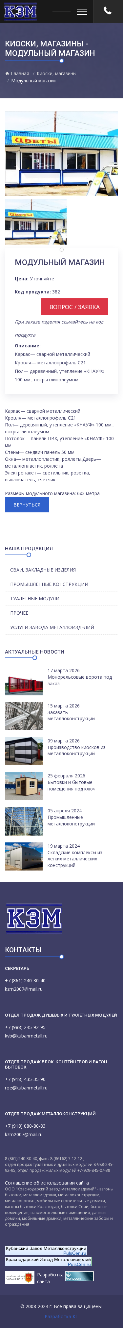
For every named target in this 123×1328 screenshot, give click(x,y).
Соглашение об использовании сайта (47, 1183)
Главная (19, 73)
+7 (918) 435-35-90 (25, 1079)
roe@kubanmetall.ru (26, 1088)
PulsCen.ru (74, 1253)
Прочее (19, 613)
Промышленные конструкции (49, 584)
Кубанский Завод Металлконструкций (46, 1248)
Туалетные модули (34, 598)
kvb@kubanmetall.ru (26, 1036)
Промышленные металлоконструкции (71, 820)
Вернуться (26, 505)
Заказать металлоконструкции (71, 715)
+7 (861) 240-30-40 (25, 980)
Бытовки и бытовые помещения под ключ (71, 785)
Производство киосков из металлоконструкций (77, 750)
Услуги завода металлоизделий (52, 627)
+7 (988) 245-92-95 (25, 1027)
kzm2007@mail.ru (24, 989)
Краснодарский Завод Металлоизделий (48, 1259)
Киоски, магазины (56, 73)
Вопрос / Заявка (75, 307)
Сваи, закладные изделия (43, 570)
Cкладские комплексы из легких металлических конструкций (75, 858)
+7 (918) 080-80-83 (25, 1126)
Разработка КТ (61, 1316)
